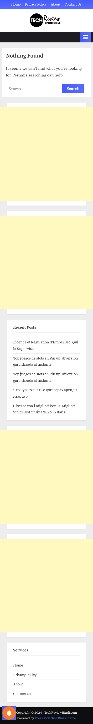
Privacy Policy (35, 4)
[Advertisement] (46, 154)
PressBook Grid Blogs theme (55, 718)
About (55, 4)
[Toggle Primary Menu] (85, 37)
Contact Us (73, 4)
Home (16, 4)
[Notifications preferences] (9, 713)
